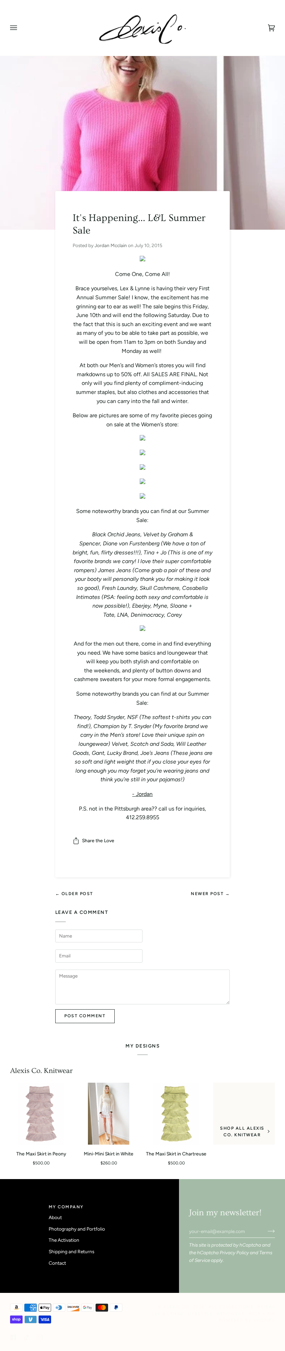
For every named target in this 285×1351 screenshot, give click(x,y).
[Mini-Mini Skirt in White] (108, 1114)
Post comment (84, 1015)
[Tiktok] (26, 1337)
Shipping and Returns (71, 1251)
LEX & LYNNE (168, 1313)
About (55, 1217)
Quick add (44, 1136)
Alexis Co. (177, 1306)
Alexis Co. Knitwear (41, 1071)
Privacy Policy (234, 1252)
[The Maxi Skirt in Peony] (41, 1114)
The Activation (64, 1240)
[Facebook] (13, 1337)
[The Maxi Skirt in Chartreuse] (176, 1114)
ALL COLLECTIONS (231, 1306)
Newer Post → (210, 893)
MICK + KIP (261, 1313)
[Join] (265, 1231)
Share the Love (98, 840)
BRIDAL (266, 1306)
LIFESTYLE (200, 1313)
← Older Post (74, 893)
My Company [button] (66, 1206)
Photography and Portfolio (77, 1229)
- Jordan (142, 794)
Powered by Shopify (247, 1320)
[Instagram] (39, 1337)
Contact (57, 1263)
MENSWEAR (230, 1313)
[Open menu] (20, 28)
